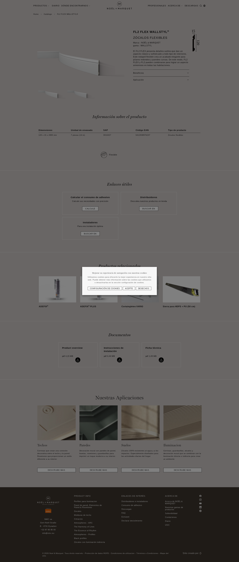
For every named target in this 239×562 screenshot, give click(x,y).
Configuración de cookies (105, 288)
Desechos (143, 288)
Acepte (129, 288)
